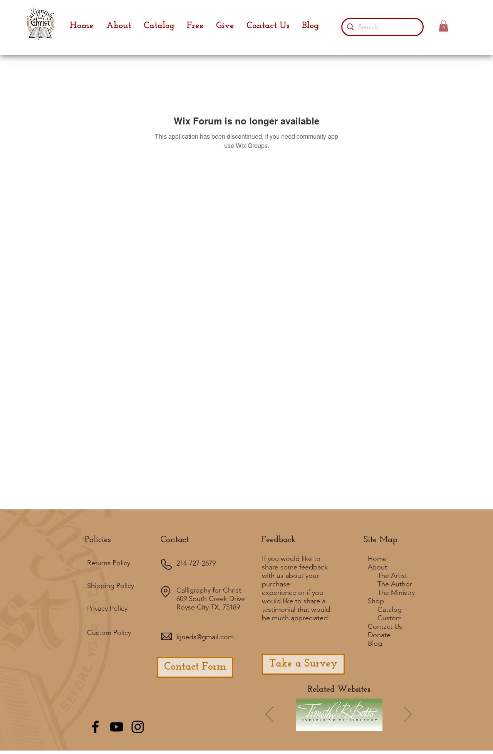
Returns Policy (108, 563)
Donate (379, 635)
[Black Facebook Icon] (95, 727)
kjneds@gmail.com (205, 637)
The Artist (392, 575)
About (377, 567)
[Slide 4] (344, 725)
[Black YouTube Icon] (116, 727)
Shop (376, 601)
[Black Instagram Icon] (137, 727)
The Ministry (396, 592)
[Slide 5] (365, 725)
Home (377, 558)
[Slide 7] (323, 725)
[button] (443, 26)
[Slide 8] (375, 725)
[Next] (408, 715)
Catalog (389, 609)
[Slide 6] (313, 725)
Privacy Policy (107, 608)
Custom (389, 618)
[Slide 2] (334, 725)
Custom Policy (109, 632)
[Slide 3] (355, 725)
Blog (375, 643)
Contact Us (385, 626)
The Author (394, 584)
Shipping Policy (110, 585)
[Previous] (269, 715)
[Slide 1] (302, 725)
